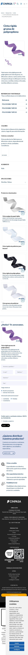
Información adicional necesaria (10, 395)
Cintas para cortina (14, 530)
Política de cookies (14, 576)
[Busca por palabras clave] (17, 4)
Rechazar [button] (16, 646)
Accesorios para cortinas (14, 534)
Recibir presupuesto (8, 390)
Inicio (2, 13)
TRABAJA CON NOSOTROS (14, 568)
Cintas (14, 532)
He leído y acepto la (8, 421)
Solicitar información (8, 392)
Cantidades (6, 398)
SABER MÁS (7, 453)
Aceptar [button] (17, 643)
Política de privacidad (14, 574)
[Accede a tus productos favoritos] (14, 3)
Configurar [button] (17, 649)
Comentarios (6, 400)
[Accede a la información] (14, 205)
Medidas (14, 398)
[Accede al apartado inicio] (6, 3)
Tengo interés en (5, 387)
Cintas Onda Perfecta (14, 543)
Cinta (14, 13)
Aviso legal (14, 577)
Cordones (14, 541)
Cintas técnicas (14, 540)
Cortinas (14, 536)
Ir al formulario (14, 595)
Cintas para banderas (14, 538)
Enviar (4, 425)
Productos (8, 13)
